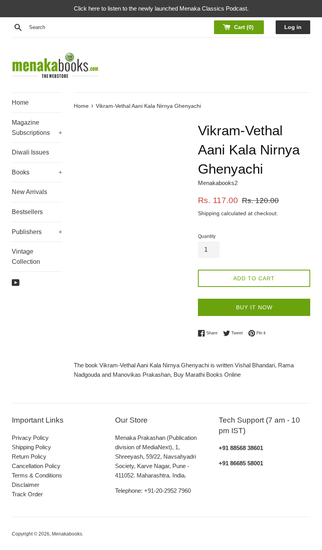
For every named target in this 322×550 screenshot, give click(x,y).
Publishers (37, 232)
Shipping (209, 213)
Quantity (207, 236)
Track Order (27, 494)
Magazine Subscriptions (37, 127)
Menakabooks (67, 534)
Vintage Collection (26, 256)
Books (37, 172)
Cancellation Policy (36, 466)
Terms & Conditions (37, 475)
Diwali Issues (30, 152)
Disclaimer (25, 484)
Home (20, 102)
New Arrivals (29, 192)
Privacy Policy (30, 437)
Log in (293, 27)
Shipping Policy (31, 447)
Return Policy (29, 456)
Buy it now (254, 307)
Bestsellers (27, 212)
